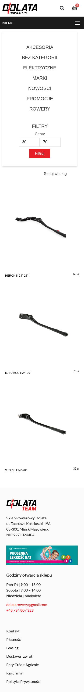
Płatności (13, 639)
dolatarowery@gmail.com (26, 604)
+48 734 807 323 (20, 610)
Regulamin (14, 673)
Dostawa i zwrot (19, 656)
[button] (62, 8)
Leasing (12, 648)
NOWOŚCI (39, 88)
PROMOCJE (40, 98)
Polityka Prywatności (23, 681)
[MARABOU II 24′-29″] (42, 333)
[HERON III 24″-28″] (42, 236)
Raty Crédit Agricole (22, 664)
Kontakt (13, 631)
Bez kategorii (39, 57)
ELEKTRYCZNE (39, 67)
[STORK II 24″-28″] (42, 430)
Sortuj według (55, 174)
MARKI (39, 78)
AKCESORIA (39, 47)
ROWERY (39, 108)
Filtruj (39, 153)
